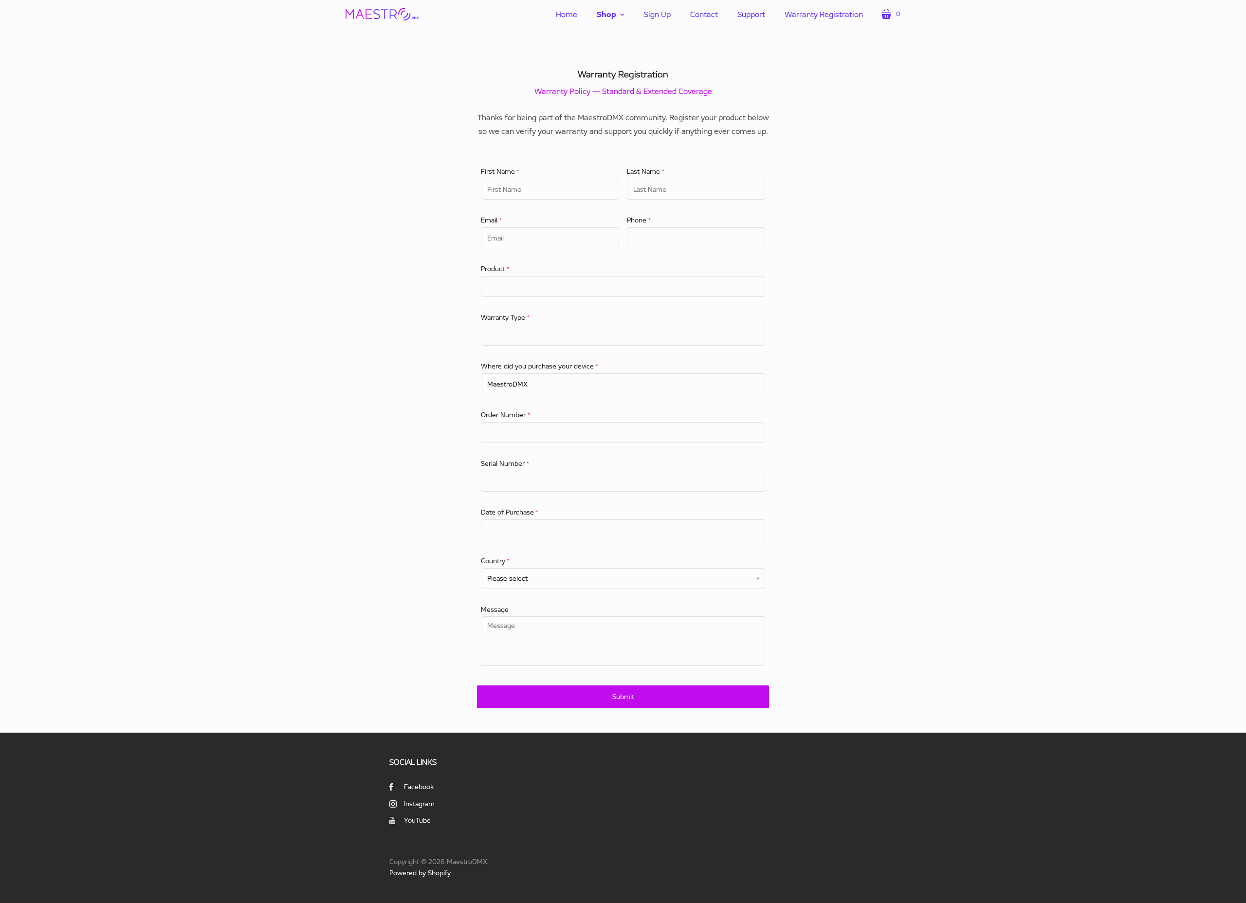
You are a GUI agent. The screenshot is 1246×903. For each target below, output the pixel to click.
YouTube (417, 820)
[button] (610, 14)
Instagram (419, 804)
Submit (623, 696)
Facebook (419, 787)
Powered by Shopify (420, 873)
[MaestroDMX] (382, 14)
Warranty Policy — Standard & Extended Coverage (623, 91)
